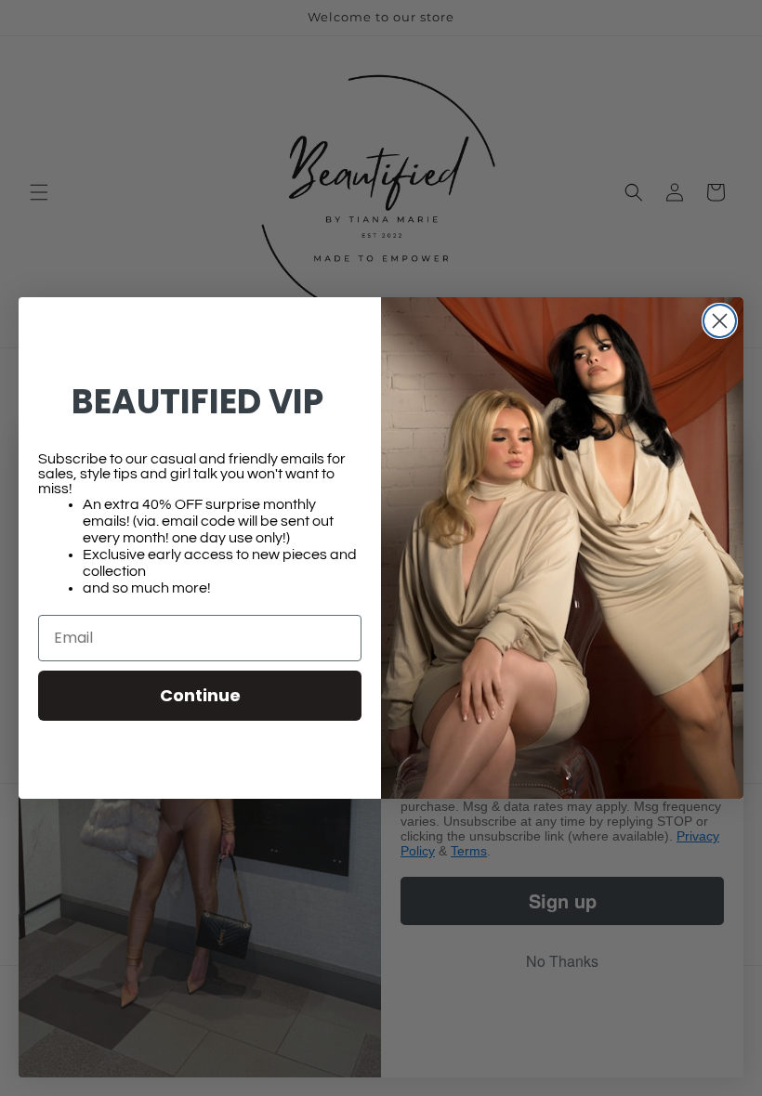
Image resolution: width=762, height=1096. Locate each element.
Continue (200, 695)
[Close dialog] (719, 321)
